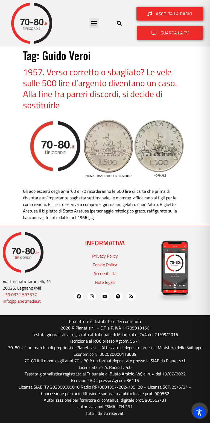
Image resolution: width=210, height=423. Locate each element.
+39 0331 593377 (20, 294)
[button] (94, 23)
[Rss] (131, 296)
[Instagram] (92, 296)
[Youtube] (105, 296)
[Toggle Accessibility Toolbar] (199, 412)
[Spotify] (118, 296)
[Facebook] (78, 296)
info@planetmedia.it (22, 301)
